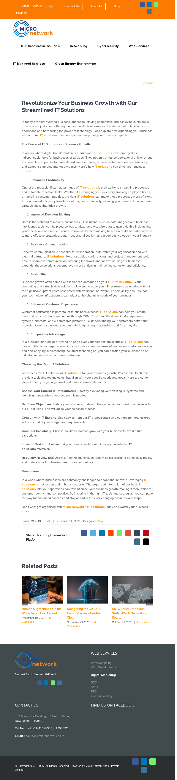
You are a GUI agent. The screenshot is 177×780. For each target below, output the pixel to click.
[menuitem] (35, 6)
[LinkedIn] (46, 682)
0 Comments (143, 622)
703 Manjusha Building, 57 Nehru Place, (42, 716)
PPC (94, 691)
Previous (147, 83)
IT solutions (103, 166)
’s (84, 507)
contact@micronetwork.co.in (45, 736)
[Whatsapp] (53, 682)
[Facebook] (39, 682)
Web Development (103, 667)
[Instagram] (59, 682)
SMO (94, 687)
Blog (100, 521)
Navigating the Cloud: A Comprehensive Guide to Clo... (84, 613)
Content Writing (101, 696)
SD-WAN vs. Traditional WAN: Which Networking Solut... (129, 613)
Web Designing (101, 663)
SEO (94, 682)
